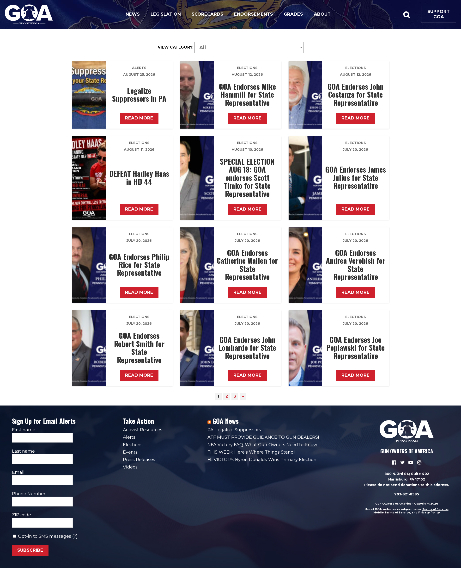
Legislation (166, 14)
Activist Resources (142, 429)
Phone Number (28, 493)
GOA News (225, 421)
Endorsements (253, 14)
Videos (130, 467)
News (133, 14)
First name (23, 429)
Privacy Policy (429, 512)
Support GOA (438, 14)
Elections (247, 68)
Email (18, 472)
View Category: (175, 47)
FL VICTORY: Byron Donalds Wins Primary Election (261, 459)
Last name (23, 451)
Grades (293, 14)
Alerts (139, 68)
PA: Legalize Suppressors (234, 429)
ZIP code (21, 515)
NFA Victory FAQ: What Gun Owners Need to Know (262, 444)
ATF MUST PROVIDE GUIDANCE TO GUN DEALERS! (263, 437)
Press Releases (139, 459)
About (322, 14)
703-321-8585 (406, 494)
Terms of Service (435, 509)
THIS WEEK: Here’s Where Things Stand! (251, 452)
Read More (139, 118)
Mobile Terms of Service (391, 512)
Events (130, 452)
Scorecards (207, 14)
